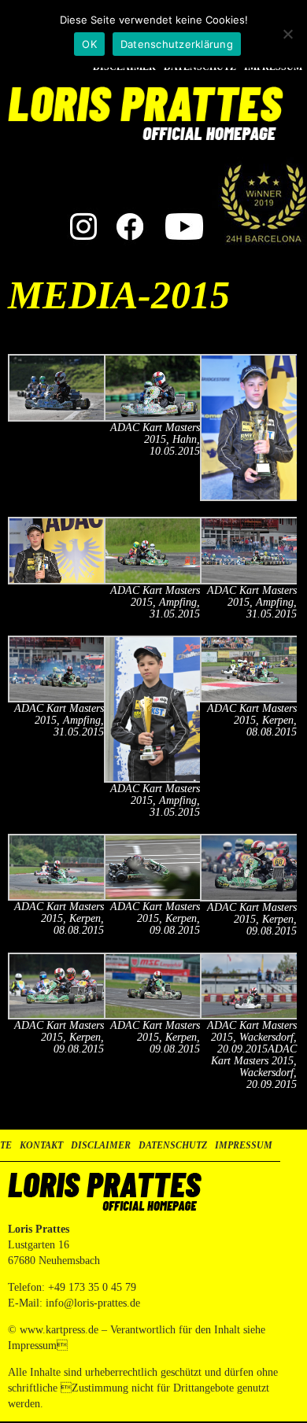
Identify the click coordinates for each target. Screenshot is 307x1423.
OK (89, 44)
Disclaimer (101, 1145)
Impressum (243, 1145)
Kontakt (41, 1145)
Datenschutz (173, 1145)
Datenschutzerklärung (176, 44)
